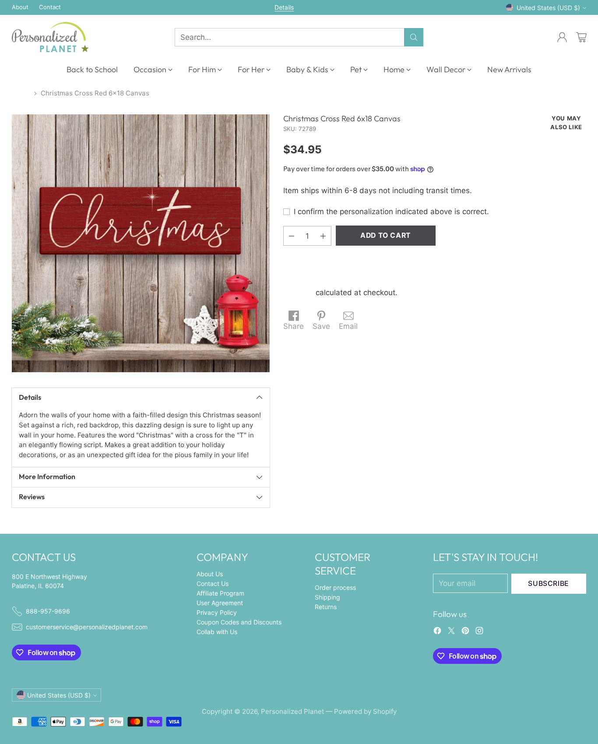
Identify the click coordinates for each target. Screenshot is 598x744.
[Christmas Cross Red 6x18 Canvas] (141, 243)
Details (284, 7)
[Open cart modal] (581, 37)
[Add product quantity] (323, 235)
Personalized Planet (292, 711)
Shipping (298, 292)
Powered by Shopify (365, 711)
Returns (326, 606)
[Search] (413, 37)
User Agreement (220, 602)
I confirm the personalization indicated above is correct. (391, 211)
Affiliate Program (220, 593)
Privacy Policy (217, 612)
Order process (335, 587)
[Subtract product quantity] (291, 235)
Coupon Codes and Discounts (239, 622)
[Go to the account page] (562, 37)
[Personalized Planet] (50, 37)
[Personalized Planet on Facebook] (437, 632)
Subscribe (548, 583)
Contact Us (213, 583)
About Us (210, 574)
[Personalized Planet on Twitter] (451, 632)
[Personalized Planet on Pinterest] (465, 632)
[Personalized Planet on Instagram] (479, 632)
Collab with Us (217, 631)
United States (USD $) (548, 7)
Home (21, 93)
